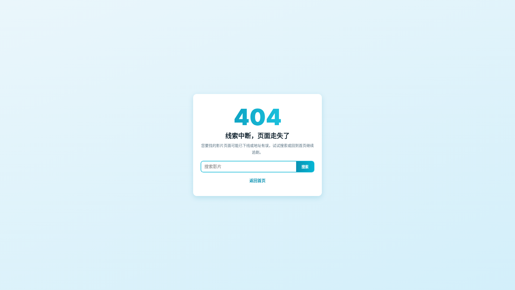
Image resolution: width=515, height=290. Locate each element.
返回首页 (257, 180)
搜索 (304, 167)
